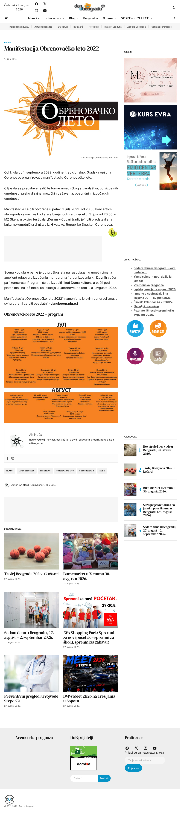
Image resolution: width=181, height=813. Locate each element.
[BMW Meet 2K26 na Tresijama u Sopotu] (90, 673)
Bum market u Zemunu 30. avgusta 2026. (158, 490)
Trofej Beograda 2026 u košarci (158, 470)
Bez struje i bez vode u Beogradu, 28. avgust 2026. (158, 450)
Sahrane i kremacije (161, 26)
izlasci (9, 471)
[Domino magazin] (83, 764)
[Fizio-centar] (150, 171)
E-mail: (160, 752)
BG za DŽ (78, 26)
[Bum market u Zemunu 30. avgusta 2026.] (90, 551)
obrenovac (45, 471)
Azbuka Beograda (136, 26)
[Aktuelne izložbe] (158, 355)
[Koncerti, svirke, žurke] (135, 355)
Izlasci (8, 42)
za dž (102, 471)
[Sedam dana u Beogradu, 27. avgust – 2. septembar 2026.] (31, 610)
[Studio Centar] (83, 751)
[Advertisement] (72, 248)
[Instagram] (12, 458)
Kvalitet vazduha (113, 26)
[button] (174, 7)
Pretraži (104, 778)
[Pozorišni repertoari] (158, 328)
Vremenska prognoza (149, 285)
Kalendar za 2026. (19, 26)
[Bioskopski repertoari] (135, 328)
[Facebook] (7, 458)
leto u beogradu (26, 471)
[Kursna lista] (150, 80)
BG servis (63, 26)
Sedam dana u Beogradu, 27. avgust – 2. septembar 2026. (159, 530)
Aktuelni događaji (43, 26)
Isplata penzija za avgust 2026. (155, 289)
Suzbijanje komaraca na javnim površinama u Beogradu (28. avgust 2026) (159, 510)
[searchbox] (84, 778)
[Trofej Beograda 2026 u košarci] (31, 551)
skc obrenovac (86, 471)
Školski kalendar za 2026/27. (153, 302)
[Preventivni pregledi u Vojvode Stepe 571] (31, 673)
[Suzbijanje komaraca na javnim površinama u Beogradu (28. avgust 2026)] (130, 509)
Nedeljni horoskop (146, 306)
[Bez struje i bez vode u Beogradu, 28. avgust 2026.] (130, 450)
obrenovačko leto (65, 471)
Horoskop (94, 26)
